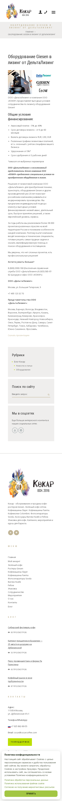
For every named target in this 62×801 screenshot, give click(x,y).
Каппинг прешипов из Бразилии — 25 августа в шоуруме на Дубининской (25, 644)
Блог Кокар (19, 361)
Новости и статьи (24, 365)
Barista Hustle (14, 581)
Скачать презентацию (18, 335)
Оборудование (23, 369)
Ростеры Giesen (15, 568)
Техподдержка (20, 742)
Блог (10, 606)
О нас (11, 598)
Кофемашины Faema (18, 575)
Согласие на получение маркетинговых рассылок (29, 787)
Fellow (11, 585)
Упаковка (12, 588)
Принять (31, 793)
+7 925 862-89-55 (19, 726)
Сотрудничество (16, 592)
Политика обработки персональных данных (26, 780)
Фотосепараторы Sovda (19, 578)
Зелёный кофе (15, 565)
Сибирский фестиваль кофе (21, 627)
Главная (29, 32)
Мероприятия (15, 595)
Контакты (12, 602)
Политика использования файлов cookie (24, 783)
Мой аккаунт (14, 561)
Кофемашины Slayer (18, 571)
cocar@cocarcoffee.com (25, 732)
